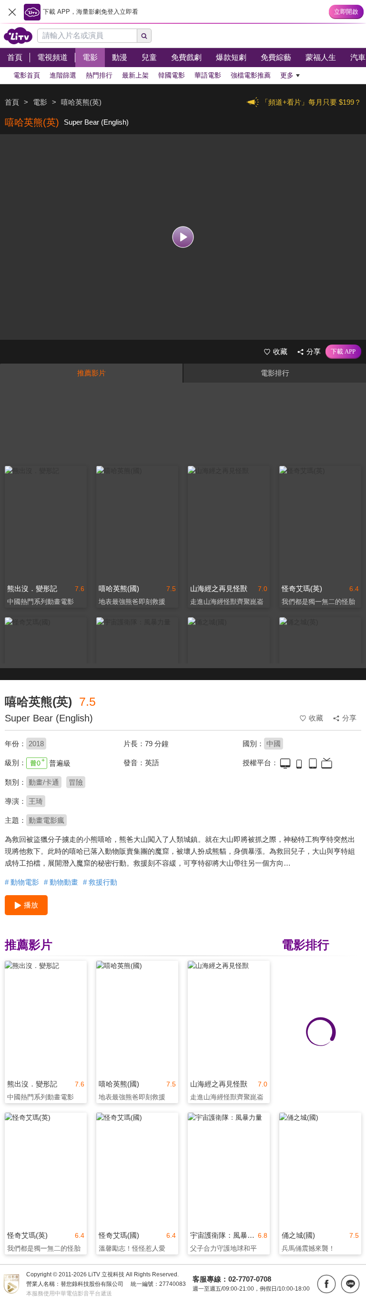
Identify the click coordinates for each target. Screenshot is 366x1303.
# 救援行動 (100, 882)
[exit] (12, 12)
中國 (273, 744)
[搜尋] (144, 36)
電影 (40, 102)
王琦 (36, 801)
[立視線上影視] (18, 35)
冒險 (76, 782)
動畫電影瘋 (46, 820)
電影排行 (275, 373)
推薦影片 (91, 373)
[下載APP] (343, 352)
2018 (36, 744)
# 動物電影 (22, 882)
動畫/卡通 (44, 782)
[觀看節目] (183, 237)
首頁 (12, 102)
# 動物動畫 (61, 882)
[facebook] (326, 1283)
